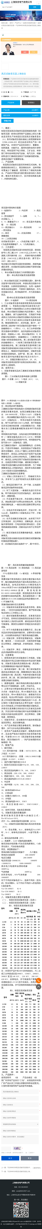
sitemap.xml (33, 1224)
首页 (11, 23)
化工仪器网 (6, 1224)
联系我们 (31, 102)
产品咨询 (11, 102)
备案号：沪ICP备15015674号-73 (19, 1224)
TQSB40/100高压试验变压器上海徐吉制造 (21, 1171)
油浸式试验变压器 (29, 23)
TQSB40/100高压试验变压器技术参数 (20, 1167)
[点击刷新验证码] (17, 1148)
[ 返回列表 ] (37, 1168)
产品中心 (18, 23)
